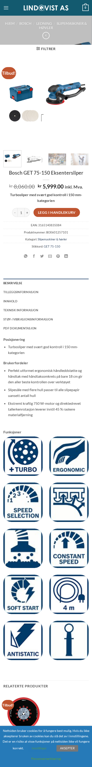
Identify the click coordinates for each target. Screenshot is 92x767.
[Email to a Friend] (50, 256)
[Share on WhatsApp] (25, 256)
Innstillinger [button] (39, 748)
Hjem (10, 23)
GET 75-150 (52, 246)
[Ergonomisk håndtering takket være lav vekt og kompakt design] (69, 456)
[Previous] (11, 103)
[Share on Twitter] (42, 256)
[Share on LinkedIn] (66, 256)
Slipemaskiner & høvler (52, 239)
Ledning (44, 23)
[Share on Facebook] (34, 256)
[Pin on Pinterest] (58, 256)
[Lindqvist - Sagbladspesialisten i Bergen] (46, 8)
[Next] (81, 103)
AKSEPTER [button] (67, 748)
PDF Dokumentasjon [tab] (19, 328)
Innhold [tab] (10, 301)
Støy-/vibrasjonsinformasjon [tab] (28, 319)
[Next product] (45, 35)
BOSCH (25, 23)
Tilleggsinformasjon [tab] (20, 292)
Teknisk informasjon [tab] (20, 310)
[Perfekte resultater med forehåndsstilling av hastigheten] (23, 502)
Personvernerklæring (46, 759)
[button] (6, 7)
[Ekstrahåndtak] (69, 640)
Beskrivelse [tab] (12, 283)
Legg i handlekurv (56, 212)
